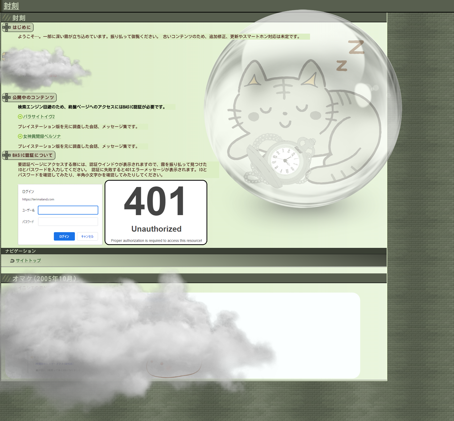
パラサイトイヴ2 (39, 117)
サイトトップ (28, 260)
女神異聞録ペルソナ (42, 136)
